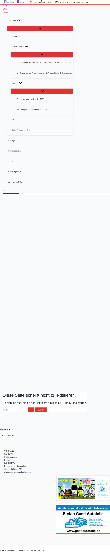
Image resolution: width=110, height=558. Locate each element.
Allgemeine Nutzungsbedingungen (17, 472)
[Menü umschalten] (40, 28)
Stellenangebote (10, 457)
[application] (19, 20)
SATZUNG (8, 454)
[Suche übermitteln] (31, 409)
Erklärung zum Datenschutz (15, 466)
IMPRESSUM (9, 463)
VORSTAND (9, 451)
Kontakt (7, 460)
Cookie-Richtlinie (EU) (13, 469)
